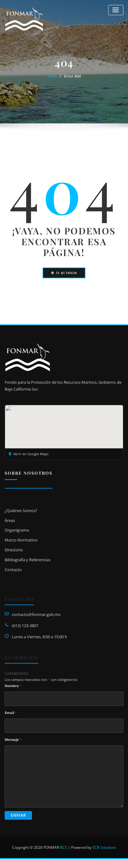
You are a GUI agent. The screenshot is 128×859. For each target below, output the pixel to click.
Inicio (52, 76)
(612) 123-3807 (25, 625)
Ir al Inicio (66, 272)
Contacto (13, 569)
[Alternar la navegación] (115, 10)
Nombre (13, 685)
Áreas (10, 520)
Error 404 (72, 76)
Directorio (14, 550)
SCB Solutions (104, 847)
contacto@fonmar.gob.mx (36, 614)
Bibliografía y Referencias (27, 559)
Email (11, 712)
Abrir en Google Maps (30, 453)
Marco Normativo (21, 540)
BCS (63, 847)
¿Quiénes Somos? (21, 510)
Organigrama (17, 530)
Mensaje (13, 739)
